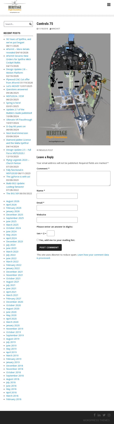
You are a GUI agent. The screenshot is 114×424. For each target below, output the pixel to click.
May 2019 (11, 348)
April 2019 (11, 352)
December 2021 (14, 271)
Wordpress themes (96, 420)
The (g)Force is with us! (18, 176)
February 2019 (13, 358)
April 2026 (11, 204)
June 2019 (11, 345)
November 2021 (14, 274)
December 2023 (14, 241)
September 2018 (15, 375)
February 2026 (13, 207)
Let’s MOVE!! (12, 86)
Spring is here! (13, 102)
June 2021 (11, 288)
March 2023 (12, 251)
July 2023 (11, 244)
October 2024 (13, 227)
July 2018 (11, 382)
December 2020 (14, 301)
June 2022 (11, 258)
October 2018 (13, 372)
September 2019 (15, 335)
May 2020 (11, 315)
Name (41, 190)
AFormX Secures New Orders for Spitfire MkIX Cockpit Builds (18, 59)
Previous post (45, 150)
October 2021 (13, 278)
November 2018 (14, 368)
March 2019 (12, 355)
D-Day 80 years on (16, 126)
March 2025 (12, 224)
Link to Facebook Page (17, 415)
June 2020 (11, 311)
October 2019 (13, 332)
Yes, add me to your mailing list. (57, 240)
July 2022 (11, 254)
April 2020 (11, 318)
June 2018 (11, 385)
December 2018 (14, 365)
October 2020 (13, 305)
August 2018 (12, 378)
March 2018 (12, 395)
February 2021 (13, 298)
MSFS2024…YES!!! (15, 96)
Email (40, 202)
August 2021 (12, 281)
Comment (43, 168)
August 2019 (12, 338)
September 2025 (15, 217)
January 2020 (13, 325)
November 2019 (14, 328)
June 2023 (11, 248)
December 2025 (14, 214)
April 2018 (11, 392)
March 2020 (12, 321)
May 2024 (11, 234)
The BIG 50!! (12, 193)
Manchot (55, 28)
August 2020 (12, 308)
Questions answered (17, 89)
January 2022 (13, 268)
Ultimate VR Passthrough (19, 119)
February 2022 (13, 264)
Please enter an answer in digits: (55, 226)
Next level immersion (17, 132)
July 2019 (11, 342)
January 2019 (13, 362)
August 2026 (12, 201)
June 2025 (11, 221)
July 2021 (11, 285)
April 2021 (11, 291)
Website (41, 214)
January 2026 (13, 211)
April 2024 (11, 238)
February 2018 (13, 399)
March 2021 (12, 295)
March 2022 (12, 261)
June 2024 (11, 231)
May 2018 (11, 388)
